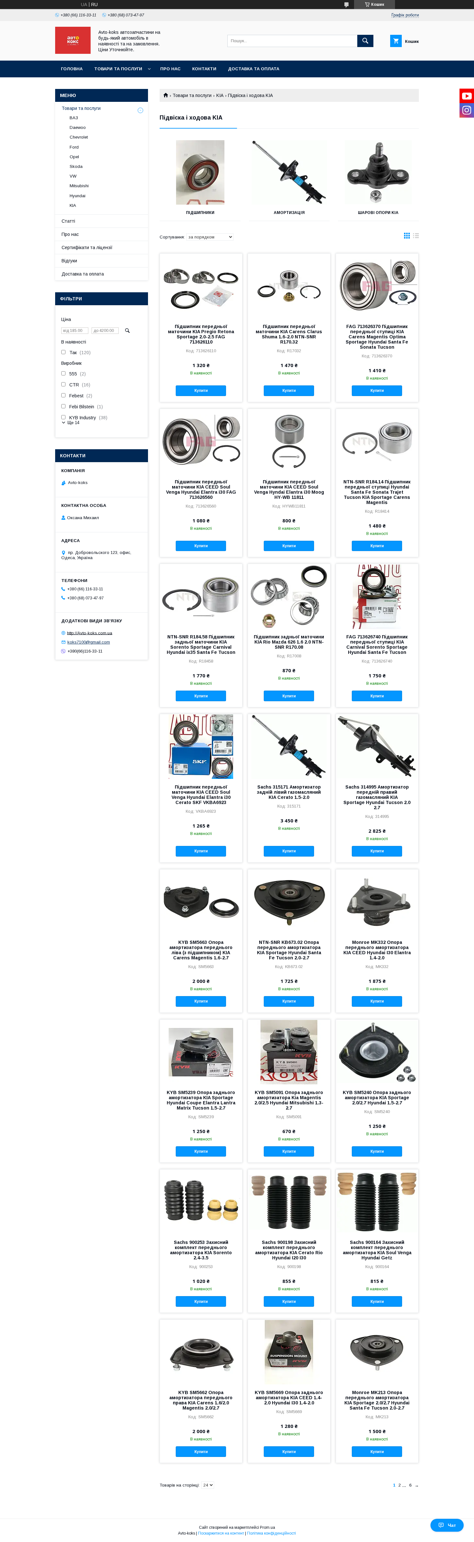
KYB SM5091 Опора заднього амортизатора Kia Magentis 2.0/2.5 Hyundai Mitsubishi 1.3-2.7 (288, 1100)
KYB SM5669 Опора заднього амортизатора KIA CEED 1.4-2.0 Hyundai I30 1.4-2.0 (289, 1397)
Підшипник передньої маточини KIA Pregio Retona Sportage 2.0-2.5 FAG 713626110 (201, 334)
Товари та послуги (118, 68)
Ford (74, 147)
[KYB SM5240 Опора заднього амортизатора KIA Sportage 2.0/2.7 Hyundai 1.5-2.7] (377, 1052)
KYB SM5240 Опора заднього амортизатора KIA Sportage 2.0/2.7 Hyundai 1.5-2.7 (377, 1097)
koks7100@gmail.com (88, 642)
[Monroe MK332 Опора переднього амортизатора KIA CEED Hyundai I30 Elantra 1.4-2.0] (377, 901)
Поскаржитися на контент (221, 1533)
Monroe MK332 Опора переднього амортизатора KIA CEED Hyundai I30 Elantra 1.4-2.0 (377, 950)
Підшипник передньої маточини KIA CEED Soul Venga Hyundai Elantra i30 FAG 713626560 (201, 489)
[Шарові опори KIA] (378, 172)
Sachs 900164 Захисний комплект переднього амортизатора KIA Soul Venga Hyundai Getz (377, 1250)
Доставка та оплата (253, 68)
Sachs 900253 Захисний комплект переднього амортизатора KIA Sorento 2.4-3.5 (201, 1250)
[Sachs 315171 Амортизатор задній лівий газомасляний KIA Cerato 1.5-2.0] (289, 746)
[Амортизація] (289, 172)
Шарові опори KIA (378, 212)
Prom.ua (267, 1527)
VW (73, 176)
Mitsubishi (79, 185)
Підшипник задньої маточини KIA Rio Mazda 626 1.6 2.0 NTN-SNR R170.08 (289, 642)
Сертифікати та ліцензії (87, 247)
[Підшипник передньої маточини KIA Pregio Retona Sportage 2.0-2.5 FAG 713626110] (201, 286)
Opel (74, 156)
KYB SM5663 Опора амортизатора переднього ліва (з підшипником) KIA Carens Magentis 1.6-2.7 (200, 950)
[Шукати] (365, 41)
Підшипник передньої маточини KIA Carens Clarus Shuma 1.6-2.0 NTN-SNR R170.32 (289, 334)
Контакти (204, 68)
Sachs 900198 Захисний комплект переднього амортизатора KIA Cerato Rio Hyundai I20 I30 (289, 1250)
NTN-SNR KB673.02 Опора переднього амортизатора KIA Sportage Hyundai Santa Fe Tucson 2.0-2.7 (289, 950)
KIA (219, 95)
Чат (452, 1525)
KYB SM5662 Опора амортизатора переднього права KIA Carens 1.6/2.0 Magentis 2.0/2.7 (200, 1400)
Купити (201, 390)
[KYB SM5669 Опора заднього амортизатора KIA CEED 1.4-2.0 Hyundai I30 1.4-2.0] (289, 1352)
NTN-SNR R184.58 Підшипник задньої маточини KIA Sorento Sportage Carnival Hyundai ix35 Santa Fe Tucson (201, 644)
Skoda (76, 166)
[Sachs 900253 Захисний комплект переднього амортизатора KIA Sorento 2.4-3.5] (201, 1201)
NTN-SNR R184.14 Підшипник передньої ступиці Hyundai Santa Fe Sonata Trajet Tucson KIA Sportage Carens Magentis (376, 492)
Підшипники (200, 212)
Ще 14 (73, 422)
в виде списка (416, 237)
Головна (72, 68)
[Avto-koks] (73, 52)
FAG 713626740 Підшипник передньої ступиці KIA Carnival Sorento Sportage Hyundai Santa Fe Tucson (377, 644)
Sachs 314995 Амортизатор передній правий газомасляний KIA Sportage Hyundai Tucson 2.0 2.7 (376, 797)
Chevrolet (79, 137)
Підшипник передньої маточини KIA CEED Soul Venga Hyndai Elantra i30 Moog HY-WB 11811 (289, 489)
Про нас (170, 68)
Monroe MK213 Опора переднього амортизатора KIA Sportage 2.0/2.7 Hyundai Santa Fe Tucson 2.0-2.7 (377, 1400)
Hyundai (77, 195)
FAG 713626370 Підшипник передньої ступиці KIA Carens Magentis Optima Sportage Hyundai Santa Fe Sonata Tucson (377, 337)
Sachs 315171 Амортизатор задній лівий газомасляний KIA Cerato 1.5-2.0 (289, 792)
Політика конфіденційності (271, 1533)
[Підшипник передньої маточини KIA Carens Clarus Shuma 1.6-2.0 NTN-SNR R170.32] (289, 286)
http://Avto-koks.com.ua (89, 632)
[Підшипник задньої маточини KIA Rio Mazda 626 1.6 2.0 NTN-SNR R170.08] (289, 596)
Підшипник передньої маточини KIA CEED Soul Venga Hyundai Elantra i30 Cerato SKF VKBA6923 (201, 794)
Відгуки (69, 260)
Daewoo (78, 127)
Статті (68, 221)
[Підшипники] (200, 172)
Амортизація (289, 212)
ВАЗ (74, 117)
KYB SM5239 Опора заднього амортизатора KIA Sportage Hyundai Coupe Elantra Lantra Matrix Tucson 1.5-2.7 (201, 1100)
